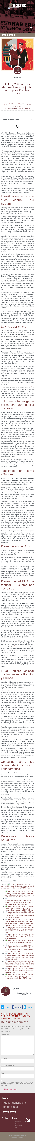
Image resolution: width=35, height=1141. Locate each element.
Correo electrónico (8, 1065)
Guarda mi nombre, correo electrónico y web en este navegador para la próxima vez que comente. (17, 1083)
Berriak (29, 105)
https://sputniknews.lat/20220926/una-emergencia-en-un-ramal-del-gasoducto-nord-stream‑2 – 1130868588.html (19, 902)
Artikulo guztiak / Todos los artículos (23, 993)
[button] (31, 28)
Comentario (5, 1034)
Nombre (4, 1058)
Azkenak (24, 105)
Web (2, 1073)
